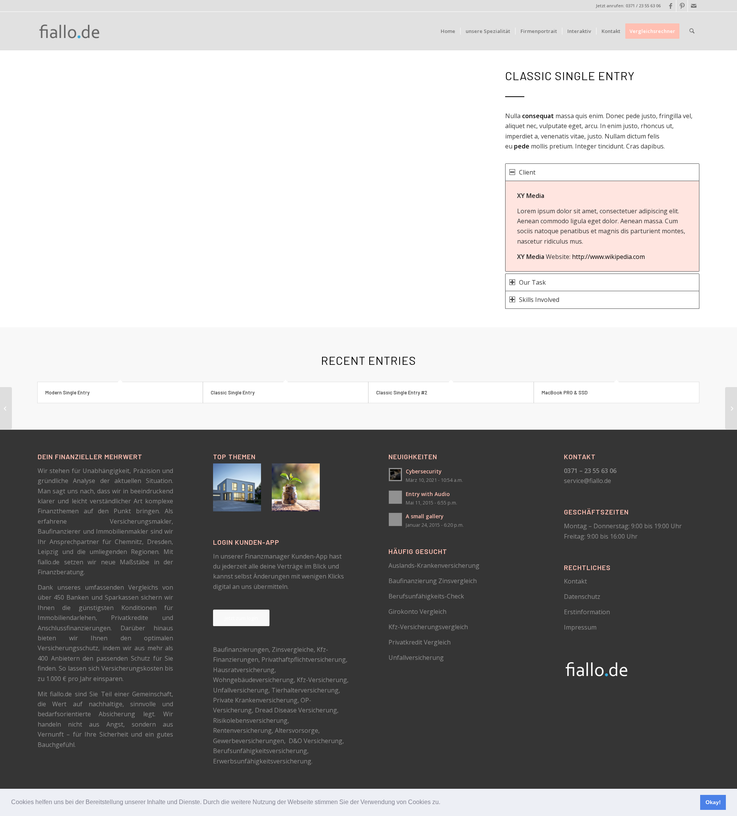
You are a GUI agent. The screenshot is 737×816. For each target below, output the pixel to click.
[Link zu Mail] (693, 6)
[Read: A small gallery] (395, 519)
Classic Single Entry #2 (401, 392)
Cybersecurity (423, 471)
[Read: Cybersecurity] (395, 474)
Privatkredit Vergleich (419, 642)
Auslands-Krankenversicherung (433, 565)
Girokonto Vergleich (417, 611)
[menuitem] (448, 31)
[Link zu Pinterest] (681, 6)
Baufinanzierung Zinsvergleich (432, 581)
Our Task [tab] (532, 282)
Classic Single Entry (232, 392)
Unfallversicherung (416, 657)
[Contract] (6, 408)
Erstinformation (587, 612)
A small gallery (424, 516)
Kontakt (575, 581)
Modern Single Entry (67, 392)
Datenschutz (582, 596)
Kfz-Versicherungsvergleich (428, 627)
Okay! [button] (713, 802)
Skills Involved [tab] (539, 299)
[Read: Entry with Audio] (395, 497)
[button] (443, 803)
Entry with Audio (428, 494)
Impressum (580, 627)
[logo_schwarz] (70, 31)
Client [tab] (527, 172)
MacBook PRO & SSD (565, 392)
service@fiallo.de (587, 480)
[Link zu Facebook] (670, 6)
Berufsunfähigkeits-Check (426, 596)
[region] (602, 226)
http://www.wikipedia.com (608, 256)
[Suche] (691, 31)
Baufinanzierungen (241, 649)
